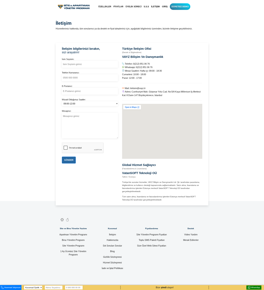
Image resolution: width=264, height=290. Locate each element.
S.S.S (146, 6)
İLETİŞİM (155, 6)
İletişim (112, 234)
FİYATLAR (118, 6)
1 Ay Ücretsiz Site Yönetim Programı (73, 253)
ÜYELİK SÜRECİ (133, 6)
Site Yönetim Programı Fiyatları (151, 234)
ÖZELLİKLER (104, 6)
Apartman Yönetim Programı (73, 234)
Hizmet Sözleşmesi (112, 262)
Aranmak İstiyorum (12, 287)
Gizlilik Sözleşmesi (112, 257)
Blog (112, 251)
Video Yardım (190, 234)
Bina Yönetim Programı (73, 240)
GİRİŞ (165, 6)
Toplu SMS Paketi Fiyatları (152, 240)
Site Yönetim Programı (73, 246)
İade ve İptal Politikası (112, 268)
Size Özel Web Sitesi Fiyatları (151, 246)
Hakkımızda (112, 240)
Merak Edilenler (191, 240)
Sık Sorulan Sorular (112, 246)
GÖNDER (68, 160)
